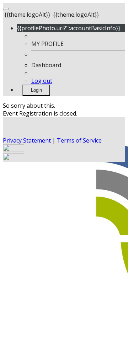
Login (36, 90)
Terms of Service (79, 140)
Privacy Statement (27, 140)
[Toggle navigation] (6, 9)
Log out (41, 81)
